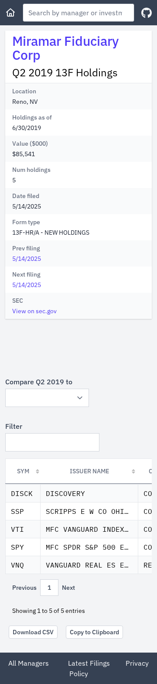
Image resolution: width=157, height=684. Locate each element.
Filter (13, 426)
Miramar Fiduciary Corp (65, 47)
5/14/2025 (26, 259)
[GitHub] (146, 12)
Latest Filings (89, 663)
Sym (23, 471)
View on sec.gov (34, 311)
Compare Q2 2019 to (38, 381)
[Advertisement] (78, 347)
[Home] (10, 12)
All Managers (28, 663)
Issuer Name (89, 471)
